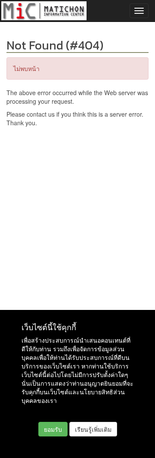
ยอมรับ (53, 429)
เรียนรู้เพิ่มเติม (93, 429)
